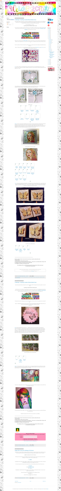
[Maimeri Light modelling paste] (16, 248)
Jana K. (31, 468)
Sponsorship (10, 15)
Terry (15, 183)
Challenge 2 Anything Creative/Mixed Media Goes (25, 19)
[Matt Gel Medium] (28, 248)
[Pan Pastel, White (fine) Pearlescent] (33, 166)
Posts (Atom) (19, 482)
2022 (49, 33)
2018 (49, 37)
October (50, 41)
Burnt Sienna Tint (20, 173)
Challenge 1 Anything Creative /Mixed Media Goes (25, 282)
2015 (49, 60)
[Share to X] (31, 444)
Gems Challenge (29, 15)
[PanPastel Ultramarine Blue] (22, 109)
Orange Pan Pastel (20, 179)
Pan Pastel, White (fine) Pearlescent (32, 168)
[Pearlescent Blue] (29, 166)
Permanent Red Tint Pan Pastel (32, 174)
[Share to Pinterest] (33, 444)
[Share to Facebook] (32, 444)
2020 (49, 35)
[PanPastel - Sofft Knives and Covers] (21, 165)
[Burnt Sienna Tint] (21, 172)
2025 (49, 30)
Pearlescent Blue (28, 167)
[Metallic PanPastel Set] (17, 165)
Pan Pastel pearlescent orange (16, 179)
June (49, 45)
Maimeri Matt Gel (27, 119)
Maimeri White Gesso (22, 119)
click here (32, 271)
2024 (49, 31)
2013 (49, 62)
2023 (49, 32)
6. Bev (30, 459)
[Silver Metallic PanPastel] (32, 109)
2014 (49, 61)
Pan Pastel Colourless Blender (16, 174)
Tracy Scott (25, 40)
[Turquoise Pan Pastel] (27, 109)
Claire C (16, 123)
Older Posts (44, 481)
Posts (8, 23)
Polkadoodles (37, 47)
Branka (30, 465)
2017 (49, 38)
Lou (15, 66)
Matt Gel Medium (28, 249)
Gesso (17, 359)
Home (6, 15)
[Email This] (29, 444)
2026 (49, 29)
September (50, 42)
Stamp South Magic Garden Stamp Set (37, 119)
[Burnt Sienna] (25, 172)
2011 (49, 64)
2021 (49, 34)
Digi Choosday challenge (23, 15)
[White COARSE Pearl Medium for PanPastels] (37, 109)
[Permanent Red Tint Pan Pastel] (33, 172)
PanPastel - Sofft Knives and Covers (20, 167)
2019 (49, 36)
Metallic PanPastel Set (16, 167)
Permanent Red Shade (28, 173)
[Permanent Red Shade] (29, 172)
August (50, 43)
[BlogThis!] (30, 444)
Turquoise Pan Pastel (27, 110)
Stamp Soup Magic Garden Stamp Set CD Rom (32, 119)
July (49, 44)
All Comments (9, 24)
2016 (49, 59)
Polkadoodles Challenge (16, 15)
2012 (49, 63)
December (50, 39)
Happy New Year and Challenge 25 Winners (24, 450)
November (50, 40)
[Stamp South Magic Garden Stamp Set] (37, 117)
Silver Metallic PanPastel (32, 110)
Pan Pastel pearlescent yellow (24, 179)
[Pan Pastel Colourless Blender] (17, 172)
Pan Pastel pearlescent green (24, 168)
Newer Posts (16, 481)
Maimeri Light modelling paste (16, 250)
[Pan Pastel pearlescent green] (25, 166)
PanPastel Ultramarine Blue (22, 111)
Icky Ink (42, 47)
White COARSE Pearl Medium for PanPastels (37, 111)
